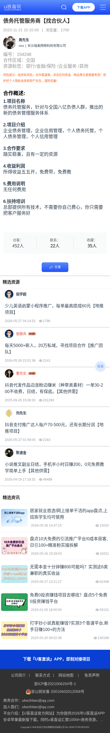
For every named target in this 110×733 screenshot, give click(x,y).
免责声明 (91, 675)
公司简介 (19, 675)
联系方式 (42, 675)
